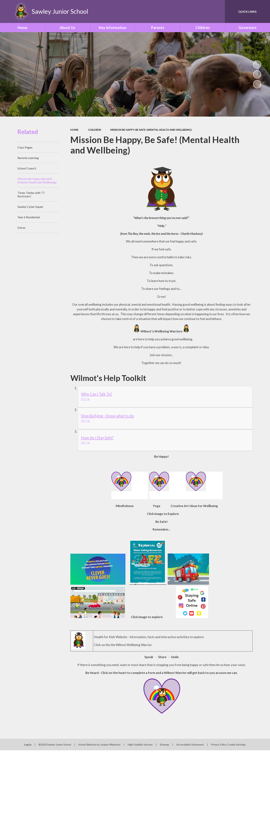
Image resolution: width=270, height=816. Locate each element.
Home (74, 129)
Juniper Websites (110, 744)
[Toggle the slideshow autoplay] (257, 64)
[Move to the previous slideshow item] (257, 74)
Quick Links (247, 11)
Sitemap (164, 744)
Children (94, 129)
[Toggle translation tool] (205, 11)
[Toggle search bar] (218, 11)
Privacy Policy (219, 744)
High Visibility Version (140, 744)
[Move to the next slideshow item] (257, 84)
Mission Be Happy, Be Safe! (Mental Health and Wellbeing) (151, 129)
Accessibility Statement (190, 744)
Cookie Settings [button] (236, 744)
